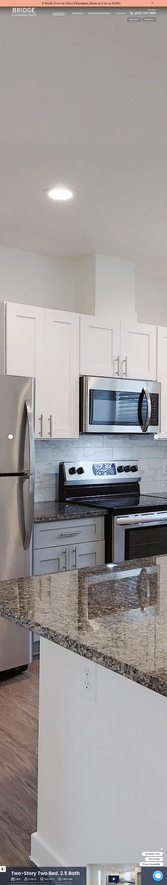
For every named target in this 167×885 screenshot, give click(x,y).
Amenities (78, 13)
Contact (120, 13)
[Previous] (10, 436)
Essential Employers (99, 13)
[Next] (156, 436)
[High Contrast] (3, 869)
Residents (149, 19)
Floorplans (59, 13)
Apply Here (134, 19)
